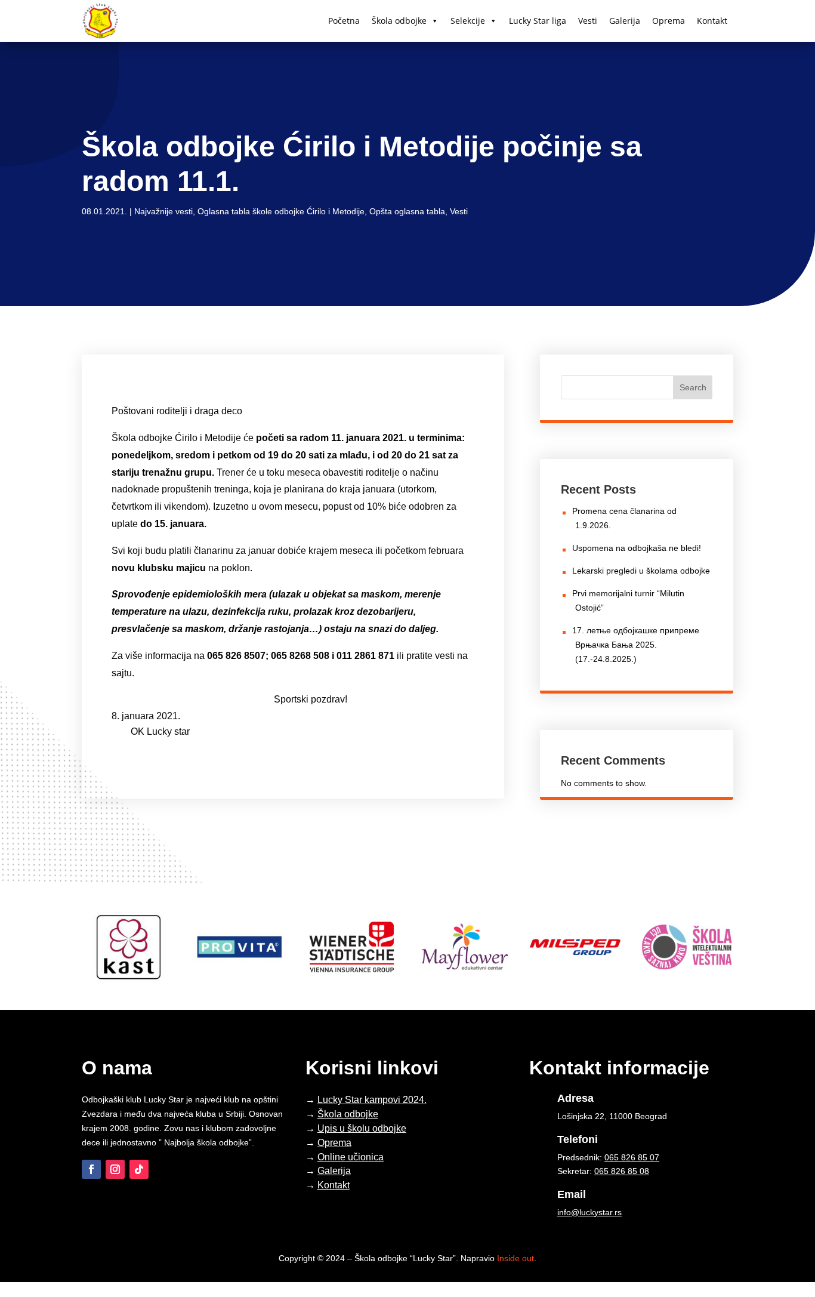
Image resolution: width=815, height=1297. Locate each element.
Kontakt (712, 20)
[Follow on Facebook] (91, 1169)
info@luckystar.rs (589, 1212)
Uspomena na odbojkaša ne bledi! (636, 548)
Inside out (515, 1258)
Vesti (587, 20)
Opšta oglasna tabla (407, 211)
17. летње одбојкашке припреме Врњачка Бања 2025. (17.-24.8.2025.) (635, 645)
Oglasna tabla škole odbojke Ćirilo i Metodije (281, 211)
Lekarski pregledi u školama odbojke (641, 570)
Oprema (668, 20)
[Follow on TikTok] (139, 1169)
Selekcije (467, 20)
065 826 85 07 (631, 1157)
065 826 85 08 (621, 1171)
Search (693, 387)
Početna (344, 20)
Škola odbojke (399, 20)
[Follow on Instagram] (115, 1169)
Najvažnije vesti (163, 211)
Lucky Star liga (537, 20)
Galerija (624, 20)
